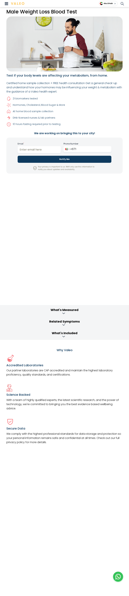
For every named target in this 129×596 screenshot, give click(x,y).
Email (21, 143)
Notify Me (64, 159)
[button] (67, 149)
